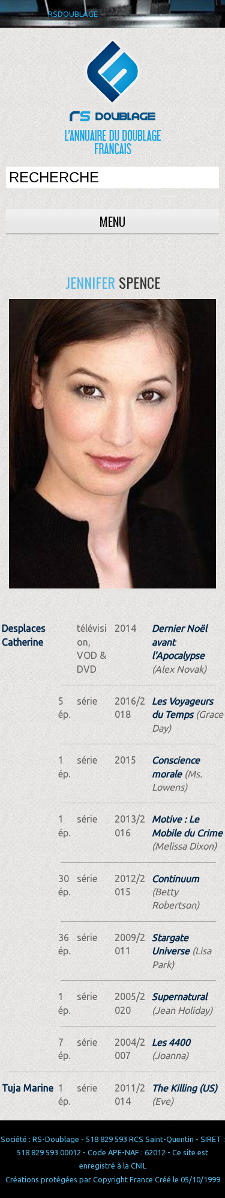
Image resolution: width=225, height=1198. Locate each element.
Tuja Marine (27, 1087)
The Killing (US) (184, 1087)
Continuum (175, 878)
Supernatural (179, 996)
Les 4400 (171, 1042)
